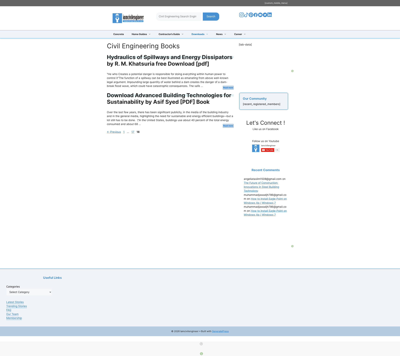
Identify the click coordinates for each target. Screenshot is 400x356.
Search (211, 16)
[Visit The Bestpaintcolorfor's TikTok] (246, 16)
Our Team (12, 314)
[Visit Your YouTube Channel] (260, 16)
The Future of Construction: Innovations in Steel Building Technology (261, 186)
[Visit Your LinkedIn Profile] (270, 17)
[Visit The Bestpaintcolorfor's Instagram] (241, 16)
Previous (114, 131)
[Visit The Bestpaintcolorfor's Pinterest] (251, 16)
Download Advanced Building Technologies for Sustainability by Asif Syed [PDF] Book (169, 98)
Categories (13, 286)
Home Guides (139, 34)
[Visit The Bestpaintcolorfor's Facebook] (255, 16)
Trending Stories (16, 306)
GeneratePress (220, 331)
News (219, 34)
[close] (201, 343)
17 (133, 131)
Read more (228, 87)
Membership (14, 318)
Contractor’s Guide (169, 34)
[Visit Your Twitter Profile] (265, 16)
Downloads (198, 34)
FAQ (8, 310)
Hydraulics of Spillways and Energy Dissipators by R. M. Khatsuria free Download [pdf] (169, 60)
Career (238, 34)
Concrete (118, 34)
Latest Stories (15, 302)
